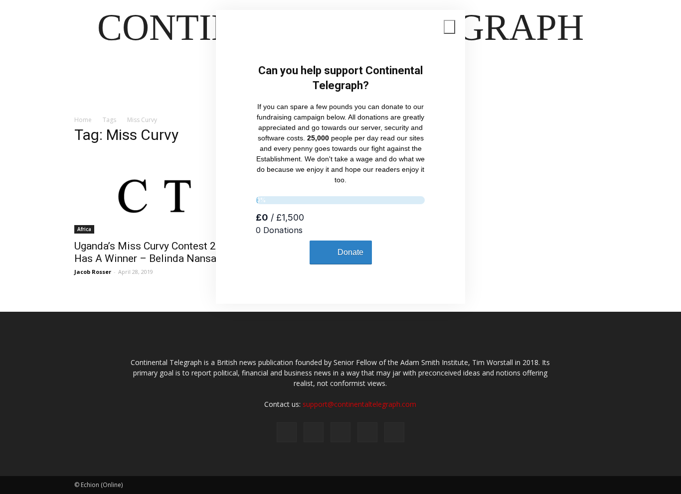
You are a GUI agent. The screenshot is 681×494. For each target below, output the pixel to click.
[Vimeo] (340, 432)
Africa (84, 229)
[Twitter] (314, 432)
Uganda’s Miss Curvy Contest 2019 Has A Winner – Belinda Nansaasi (154, 252)
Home (83, 120)
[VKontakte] (367, 432)
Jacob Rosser (92, 271)
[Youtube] (394, 432)
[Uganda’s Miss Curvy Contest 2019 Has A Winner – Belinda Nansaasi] (155, 194)
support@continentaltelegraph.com (359, 404)
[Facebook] (287, 432)
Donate (350, 252)
